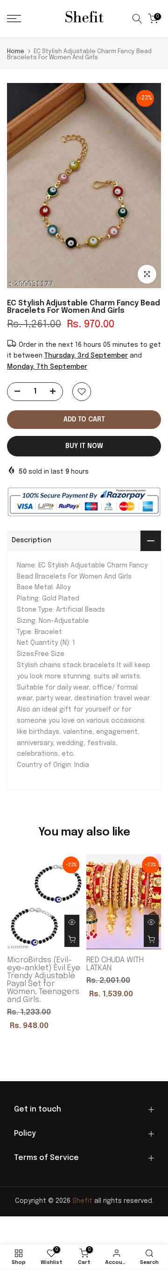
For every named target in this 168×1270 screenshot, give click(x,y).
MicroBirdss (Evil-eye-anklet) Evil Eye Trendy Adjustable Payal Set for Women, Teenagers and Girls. (43, 980)
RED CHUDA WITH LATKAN (115, 964)
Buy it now (84, 446)
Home (15, 51)
